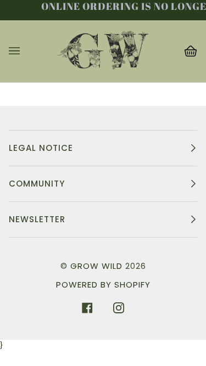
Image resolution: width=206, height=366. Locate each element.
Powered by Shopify (103, 284)
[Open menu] (25, 51)
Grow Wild (96, 266)
